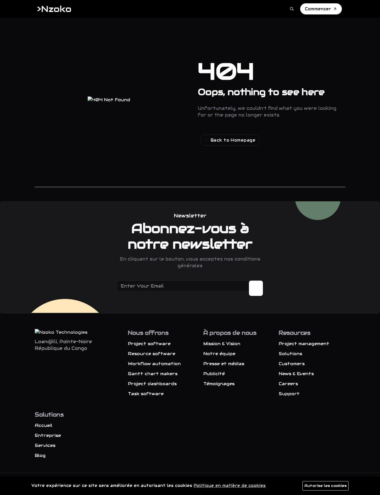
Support (289, 393)
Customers (292, 363)
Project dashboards (152, 383)
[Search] (292, 9)
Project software (149, 343)
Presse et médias (223, 363)
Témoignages (219, 383)
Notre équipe (219, 353)
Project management (304, 343)
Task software (146, 393)
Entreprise (48, 435)
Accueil (43, 425)
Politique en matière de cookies (230, 485)
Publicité (214, 373)
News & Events (296, 373)
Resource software (151, 353)
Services (45, 445)
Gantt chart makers (152, 373)
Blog (40, 455)
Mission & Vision (221, 343)
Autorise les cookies (325, 485)
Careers (288, 383)
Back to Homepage (233, 140)
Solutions (290, 353)
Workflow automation (154, 363)
